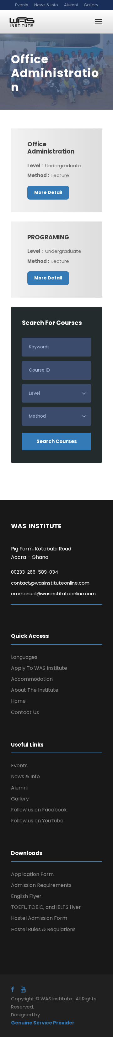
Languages (24, 657)
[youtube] (23, 989)
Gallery (91, 5)
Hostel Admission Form (39, 918)
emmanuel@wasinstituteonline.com (53, 593)
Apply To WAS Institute (39, 668)
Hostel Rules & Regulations (43, 929)
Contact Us (25, 712)
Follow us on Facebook (39, 809)
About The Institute (34, 690)
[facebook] (12, 989)
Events (21, 5)
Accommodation (32, 679)
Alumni (71, 5)
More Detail (48, 192)
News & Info (46, 5)
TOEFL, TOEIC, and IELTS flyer (46, 907)
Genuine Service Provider (42, 1022)
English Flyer (26, 896)
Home (18, 701)
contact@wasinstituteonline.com (50, 583)
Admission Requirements (41, 885)
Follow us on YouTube (37, 820)
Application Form (32, 874)
